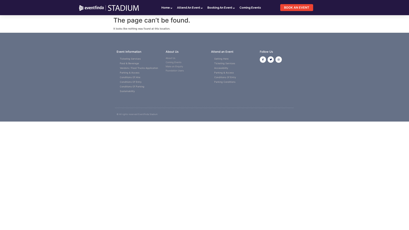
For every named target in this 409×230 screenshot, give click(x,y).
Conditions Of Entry (131, 81)
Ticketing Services (130, 58)
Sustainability (127, 91)
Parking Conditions (224, 81)
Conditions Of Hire (130, 77)
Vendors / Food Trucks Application (139, 68)
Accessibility (221, 68)
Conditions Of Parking (132, 86)
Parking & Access (129, 72)
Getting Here (221, 58)
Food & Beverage (129, 63)
